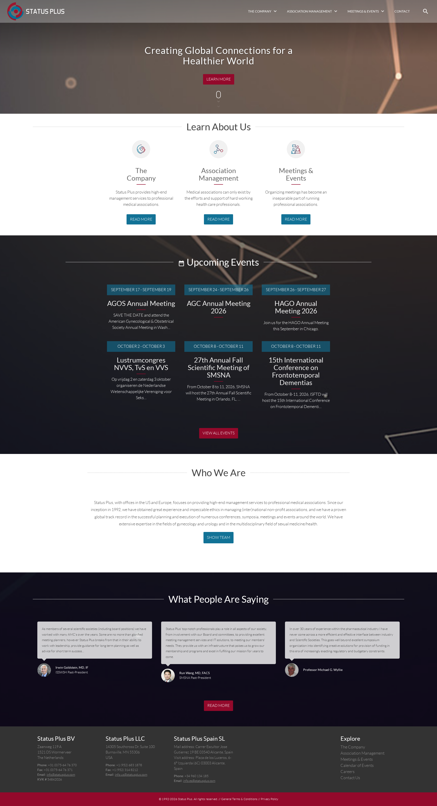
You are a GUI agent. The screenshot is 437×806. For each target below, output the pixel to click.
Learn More (218, 79)
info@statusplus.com (61, 774)
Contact (402, 11)
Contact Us (350, 778)
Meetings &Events (296, 174)
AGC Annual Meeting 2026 (218, 307)
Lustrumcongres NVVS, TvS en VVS (141, 363)
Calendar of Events (357, 765)
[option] (94, 652)
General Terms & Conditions (239, 799)
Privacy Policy (269, 799)
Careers (347, 771)
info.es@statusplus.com (199, 781)
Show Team (218, 537)
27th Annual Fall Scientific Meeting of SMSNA (218, 367)
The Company (259, 11)
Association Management (309, 11)
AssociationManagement (219, 174)
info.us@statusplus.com (131, 774)
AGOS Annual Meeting (141, 303)
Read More (141, 219)
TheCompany (141, 174)
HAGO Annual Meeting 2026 (295, 307)
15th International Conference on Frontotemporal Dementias (296, 371)
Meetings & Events (363, 11)
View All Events (219, 433)
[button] (425, 11)
